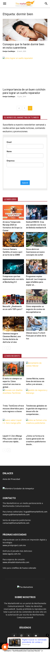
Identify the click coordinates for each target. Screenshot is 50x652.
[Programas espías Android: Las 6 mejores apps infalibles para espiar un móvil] (36, 266)
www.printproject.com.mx (14, 545)
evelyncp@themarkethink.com (16, 514)
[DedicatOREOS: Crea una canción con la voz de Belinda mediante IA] (36, 212)
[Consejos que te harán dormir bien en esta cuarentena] (25, 30)
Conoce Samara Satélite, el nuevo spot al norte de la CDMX (12, 252)
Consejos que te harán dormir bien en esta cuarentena (23, 46)
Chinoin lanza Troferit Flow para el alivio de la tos (36, 336)
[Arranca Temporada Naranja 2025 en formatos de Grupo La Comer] (13, 212)
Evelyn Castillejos (9, 51)
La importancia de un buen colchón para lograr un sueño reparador (24, 91)
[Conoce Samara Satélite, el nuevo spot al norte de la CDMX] (13, 239)
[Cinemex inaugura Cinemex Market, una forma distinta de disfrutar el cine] (13, 324)
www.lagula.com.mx (12, 554)
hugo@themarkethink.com (35, 511)
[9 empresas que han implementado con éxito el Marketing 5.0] (13, 266)
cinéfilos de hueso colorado (24, 568)
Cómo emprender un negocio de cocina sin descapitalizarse (35, 309)
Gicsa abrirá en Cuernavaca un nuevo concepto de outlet (35, 252)
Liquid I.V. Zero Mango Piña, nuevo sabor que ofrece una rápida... (12, 439)
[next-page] (8, 348)
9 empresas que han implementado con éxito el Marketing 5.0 (13, 279)
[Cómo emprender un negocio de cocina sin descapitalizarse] (36, 296)
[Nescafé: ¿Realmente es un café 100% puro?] (13, 296)
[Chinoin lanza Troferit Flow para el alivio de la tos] (36, 324)
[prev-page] (19, 108)
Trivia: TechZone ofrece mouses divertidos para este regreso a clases (13, 408)
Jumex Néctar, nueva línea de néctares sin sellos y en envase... (35, 381)
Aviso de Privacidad (11, 479)
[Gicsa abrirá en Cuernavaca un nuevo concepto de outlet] (36, 239)
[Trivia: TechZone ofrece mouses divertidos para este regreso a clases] (13, 396)
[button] (4, 3)
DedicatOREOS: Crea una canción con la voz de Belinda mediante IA (36, 225)
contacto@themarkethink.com (16, 523)
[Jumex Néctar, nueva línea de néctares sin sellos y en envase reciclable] (36, 368)
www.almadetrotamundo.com (16, 562)
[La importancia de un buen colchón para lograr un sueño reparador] (25, 71)
